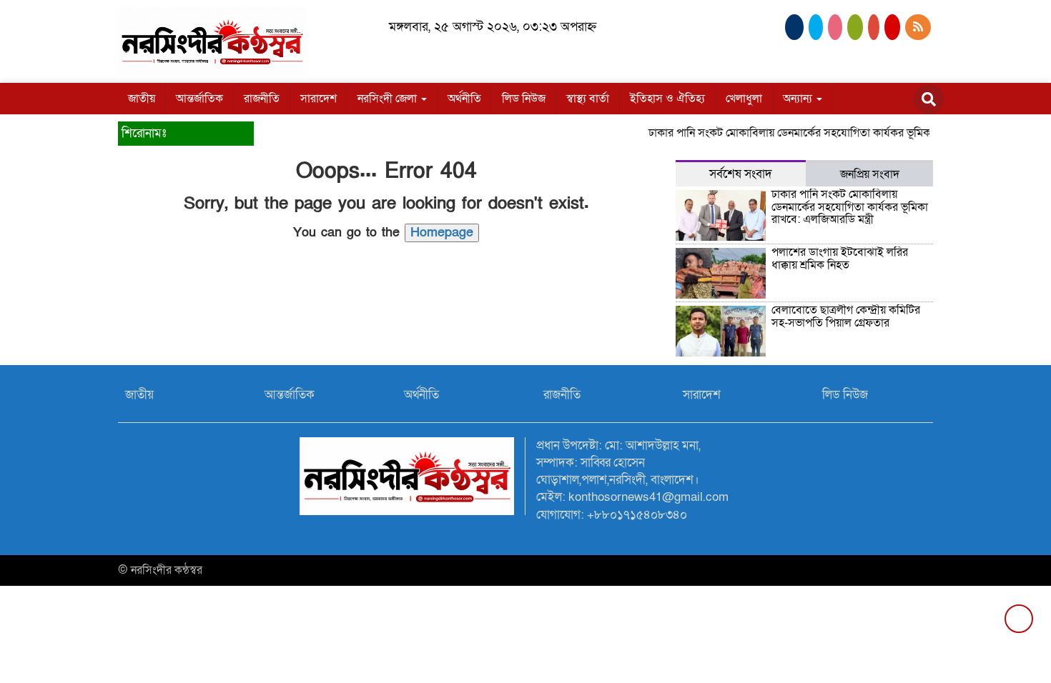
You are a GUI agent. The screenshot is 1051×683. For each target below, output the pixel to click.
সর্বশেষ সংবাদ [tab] (740, 174)
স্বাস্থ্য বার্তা (587, 98)
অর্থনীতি (464, 98)
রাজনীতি (262, 98)
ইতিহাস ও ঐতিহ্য (667, 98)
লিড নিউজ (524, 98)
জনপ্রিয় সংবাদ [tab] (869, 174)
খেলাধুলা (744, 98)
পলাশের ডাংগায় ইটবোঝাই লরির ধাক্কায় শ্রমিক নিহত (839, 258)
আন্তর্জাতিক (199, 98)
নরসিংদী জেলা (388, 98)
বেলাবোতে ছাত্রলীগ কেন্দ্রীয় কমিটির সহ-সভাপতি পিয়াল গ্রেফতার (845, 316)
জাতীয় (141, 98)
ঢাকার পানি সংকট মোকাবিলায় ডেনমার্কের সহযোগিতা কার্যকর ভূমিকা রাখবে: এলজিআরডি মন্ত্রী (836, 133)
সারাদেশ (318, 98)
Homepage (441, 232)
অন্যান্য (799, 98)
